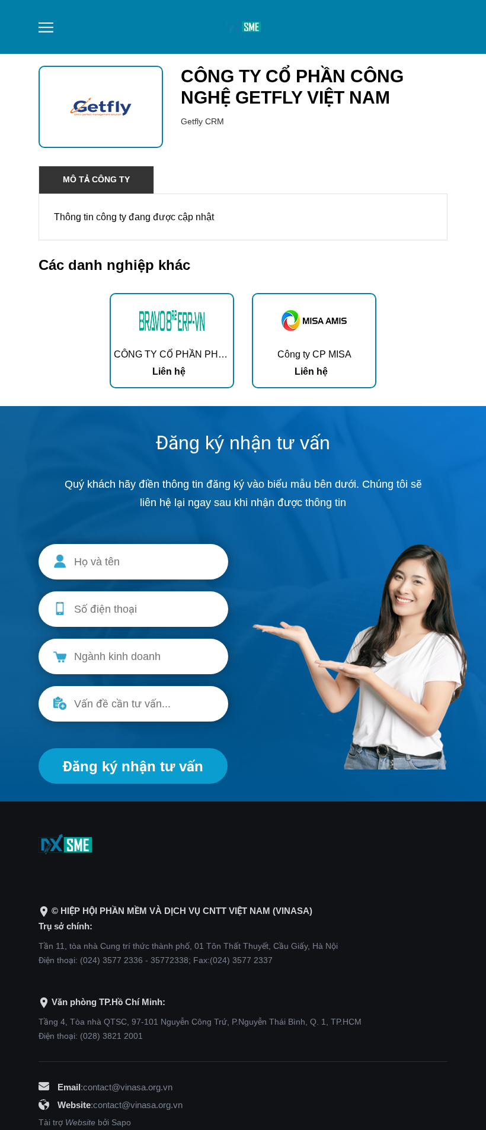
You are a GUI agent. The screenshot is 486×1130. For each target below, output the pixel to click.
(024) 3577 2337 (241, 960)
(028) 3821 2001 (111, 1036)
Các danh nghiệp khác (114, 265)
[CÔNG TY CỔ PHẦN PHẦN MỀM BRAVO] (172, 319)
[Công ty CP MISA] (314, 319)
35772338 (169, 960)
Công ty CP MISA (314, 354)
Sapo (121, 1122)
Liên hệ (169, 371)
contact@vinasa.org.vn (127, 1087)
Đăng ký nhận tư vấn (133, 766)
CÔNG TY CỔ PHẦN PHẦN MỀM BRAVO (202, 354)
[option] (172, 340)
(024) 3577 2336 (111, 960)
